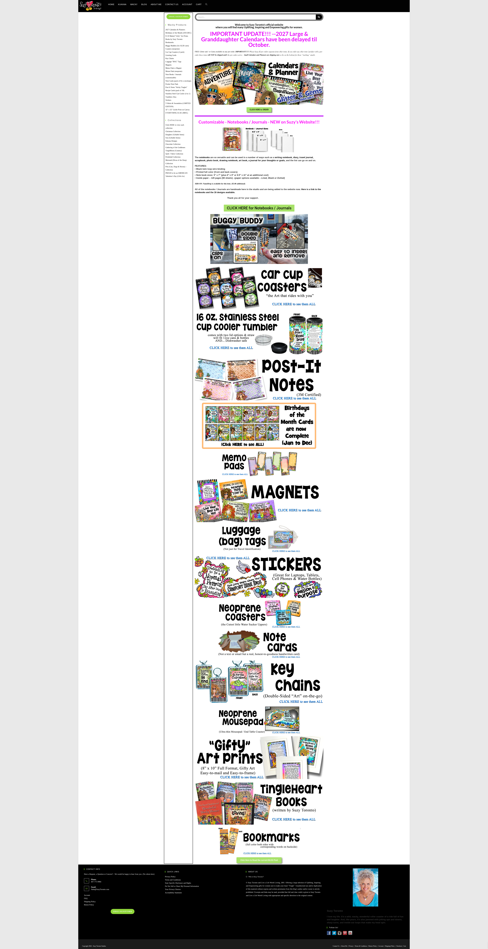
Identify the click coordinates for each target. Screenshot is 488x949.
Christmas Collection (172, 131)
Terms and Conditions (173, 880)
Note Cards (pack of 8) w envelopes (178, 81)
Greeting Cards (170, 55)
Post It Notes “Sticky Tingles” (176, 87)
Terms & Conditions (361, 946)
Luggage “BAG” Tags (173, 62)
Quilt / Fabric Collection (174, 154)
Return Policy (89, 905)
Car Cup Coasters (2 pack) (174, 52)
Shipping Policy (90, 902)
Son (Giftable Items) (172, 138)
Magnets (168, 65)
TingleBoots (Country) (173, 151)
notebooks (204, 157)
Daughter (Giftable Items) (174, 135)
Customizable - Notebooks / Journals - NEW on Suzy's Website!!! (259, 121)
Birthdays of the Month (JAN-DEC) (178, 33)
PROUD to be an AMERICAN (176, 173)
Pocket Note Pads (171, 84)
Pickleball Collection (172, 157)
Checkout (399, 946)
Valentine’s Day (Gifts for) (175, 176)
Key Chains (169, 58)
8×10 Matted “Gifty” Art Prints (176, 36)
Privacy (351, 946)
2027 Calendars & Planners (175, 30)
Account (87, 895)
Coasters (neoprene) (172, 49)
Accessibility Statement (173, 893)
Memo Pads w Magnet (173, 68)
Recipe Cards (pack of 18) (174, 90)
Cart (404, 946)
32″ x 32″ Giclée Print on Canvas (177, 110)
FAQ (85, 898)
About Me (344, 946)
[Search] (319, 17)
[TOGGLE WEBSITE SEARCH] (206, 4)
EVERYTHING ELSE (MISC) (176, 113)
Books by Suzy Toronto (173, 39)
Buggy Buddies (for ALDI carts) (177, 46)
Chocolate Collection (172, 144)
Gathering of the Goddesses (175, 147)
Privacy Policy (170, 877)
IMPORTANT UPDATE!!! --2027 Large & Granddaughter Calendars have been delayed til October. (259, 39)
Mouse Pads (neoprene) (173, 71)
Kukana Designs (171, 141)
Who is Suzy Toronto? (256, 877)
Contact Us (336, 946)
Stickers (168, 100)
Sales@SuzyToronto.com (100, 889)
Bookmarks (169, 42)
